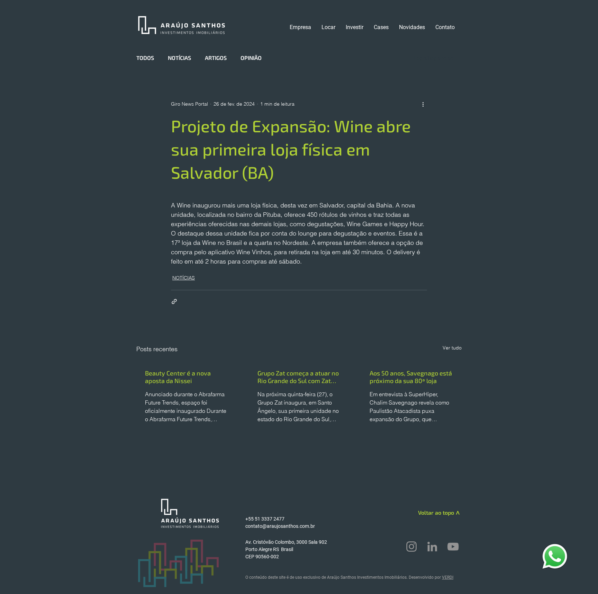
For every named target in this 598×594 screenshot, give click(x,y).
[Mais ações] (423, 104)
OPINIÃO (251, 57)
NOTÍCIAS (179, 57)
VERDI (447, 577)
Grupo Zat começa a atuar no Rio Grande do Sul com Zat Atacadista (298, 376)
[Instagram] (411, 546)
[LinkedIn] (432, 546)
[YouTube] (453, 546)
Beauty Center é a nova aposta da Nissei (178, 376)
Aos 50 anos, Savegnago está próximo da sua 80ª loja (411, 376)
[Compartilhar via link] (174, 301)
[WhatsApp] (554, 556)
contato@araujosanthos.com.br (280, 526)
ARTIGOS (216, 57)
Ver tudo (452, 348)
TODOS (145, 57)
